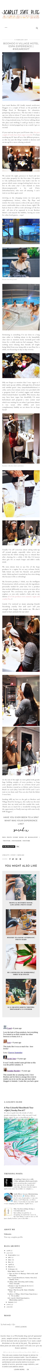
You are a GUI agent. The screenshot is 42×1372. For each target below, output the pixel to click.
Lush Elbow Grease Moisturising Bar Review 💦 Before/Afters (26, 1195)
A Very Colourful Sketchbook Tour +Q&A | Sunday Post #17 (18, 1108)
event (13, 855)
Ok (28, 1369)
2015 (8, 1307)
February (11, 1269)
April (10, 1264)
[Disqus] (21, 1053)
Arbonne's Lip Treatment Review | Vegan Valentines (20, 1287)
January (11, 1302)
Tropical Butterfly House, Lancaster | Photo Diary (21, 904)
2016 (8, 1304)
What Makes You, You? (16, 1271)
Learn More (19, 1369)
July (9, 1257)
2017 (8, 1253)
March (10, 1267)
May (9, 1262)
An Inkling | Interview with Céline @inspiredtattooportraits (26, 1180)
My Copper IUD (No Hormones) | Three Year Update (21, 973)
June (10, 1260)
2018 (8, 1250)
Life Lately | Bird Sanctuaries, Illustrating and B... (19, 1299)
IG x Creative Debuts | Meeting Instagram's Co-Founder (21, 1008)
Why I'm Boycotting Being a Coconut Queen (24, 1210)
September (12, 1255)
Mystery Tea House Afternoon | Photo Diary (21, 938)
